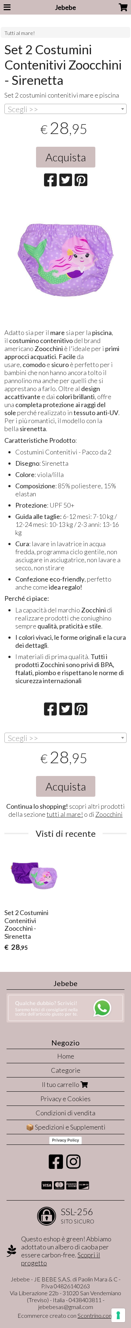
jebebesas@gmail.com (65, 1306)
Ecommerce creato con (65, 1315)
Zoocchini (109, 814)
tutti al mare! (65, 814)
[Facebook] (56, 1165)
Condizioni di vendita (65, 1113)
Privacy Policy (65, 1140)
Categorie (65, 1070)
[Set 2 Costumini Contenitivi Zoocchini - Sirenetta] (65, 260)
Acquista (65, 156)
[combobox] (65, 109)
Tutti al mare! (19, 33)
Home (65, 1056)
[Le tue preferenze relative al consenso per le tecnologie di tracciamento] (118, 1315)
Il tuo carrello (61, 1084)
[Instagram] (73, 1165)
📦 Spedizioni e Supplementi (66, 1127)
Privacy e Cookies (65, 1099)
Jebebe (65, 7)
